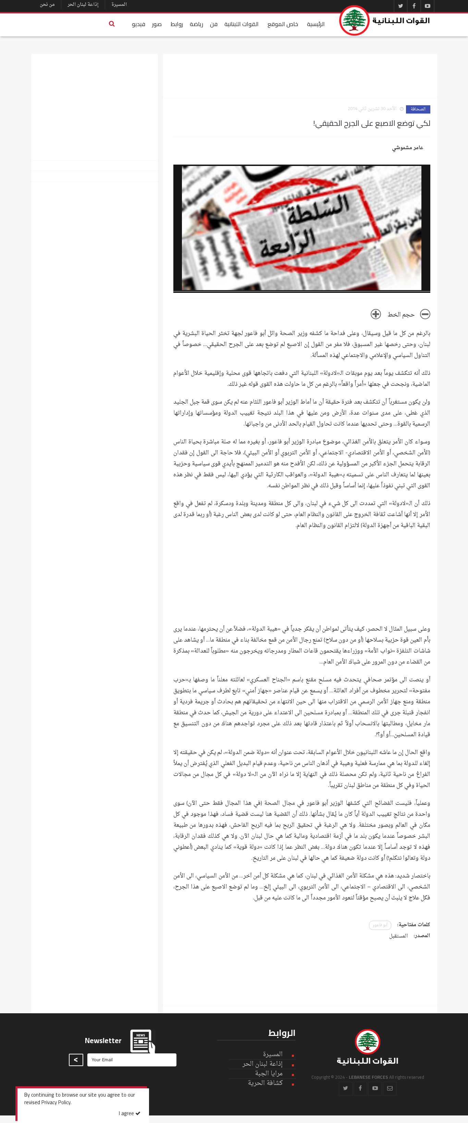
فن (214, 24)
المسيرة (119, 4)
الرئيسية (316, 24)
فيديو (138, 24)
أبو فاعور (380, 925)
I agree (127, 1114)
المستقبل (398, 936)
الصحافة (418, 109)
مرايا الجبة (269, 1074)
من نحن (47, 4)
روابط (177, 24)
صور (157, 24)
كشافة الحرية (265, 1083)
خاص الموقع (283, 24)
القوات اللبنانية (241, 24)
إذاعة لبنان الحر (83, 4)
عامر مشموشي (407, 148)
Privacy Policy (56, 1103)
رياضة (196, 24)
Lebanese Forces (384, 20)
